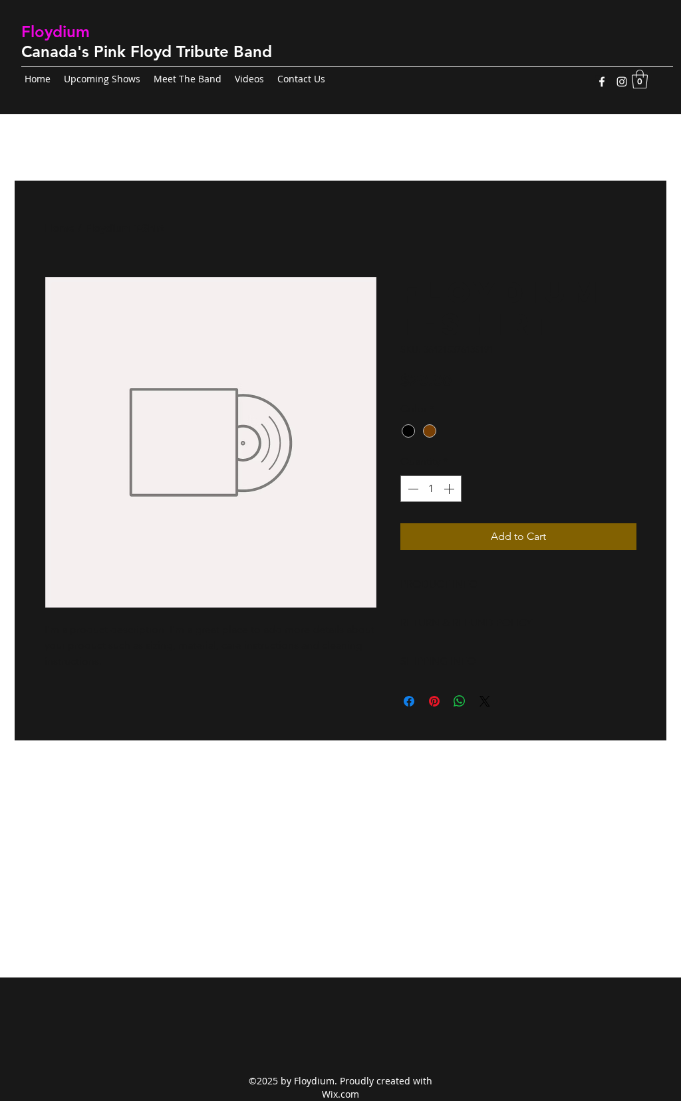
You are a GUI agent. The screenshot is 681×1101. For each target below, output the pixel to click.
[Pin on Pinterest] (434, 701)
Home (59, 228)
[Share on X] (485, 701)
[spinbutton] (431, 488)
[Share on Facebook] (409, 701)
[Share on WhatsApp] (460, 701)
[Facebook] (602, 81)
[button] (640, 79)
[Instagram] (621, 81)
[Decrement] (411, 488)
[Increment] (450, 488)
